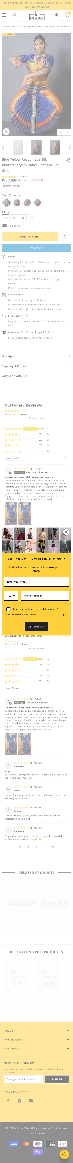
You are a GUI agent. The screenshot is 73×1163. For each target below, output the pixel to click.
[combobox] (11, 596)
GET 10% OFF (36, 626)
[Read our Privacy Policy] (64, 615)
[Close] (66, 532)
